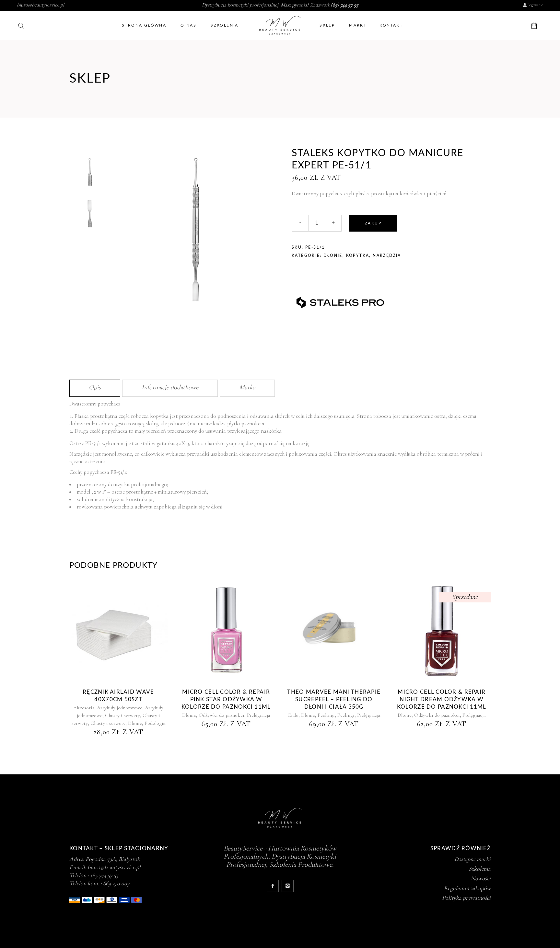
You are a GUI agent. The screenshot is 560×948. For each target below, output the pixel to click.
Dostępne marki (472, 858)
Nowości (481, 878)
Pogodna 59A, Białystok (113, 858)
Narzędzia (387, 255)
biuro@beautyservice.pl (40, 5)
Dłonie (332, 255)
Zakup (373, 223)
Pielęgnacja (258, 715)
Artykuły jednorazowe (119, 707)
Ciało (292, 715)
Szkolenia (480, 868)
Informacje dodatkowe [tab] (170, 387)
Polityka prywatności (466, 897)
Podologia (155, 723)
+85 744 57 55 (104, 875)
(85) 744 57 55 (344, 5)
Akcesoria (83, 707)
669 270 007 (116, 883)
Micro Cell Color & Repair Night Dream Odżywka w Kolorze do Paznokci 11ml (441, 699)
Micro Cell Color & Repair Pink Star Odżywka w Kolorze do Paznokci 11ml (226, 699)
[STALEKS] (340, 300)
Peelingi (326, 715)
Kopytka (357, 255)
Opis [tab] (95, 387)
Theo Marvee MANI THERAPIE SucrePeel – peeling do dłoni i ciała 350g (333, 699)
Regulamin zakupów (467, 888)
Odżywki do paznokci (221, 715)
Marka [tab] (247, 387)
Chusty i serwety (122, 715)
